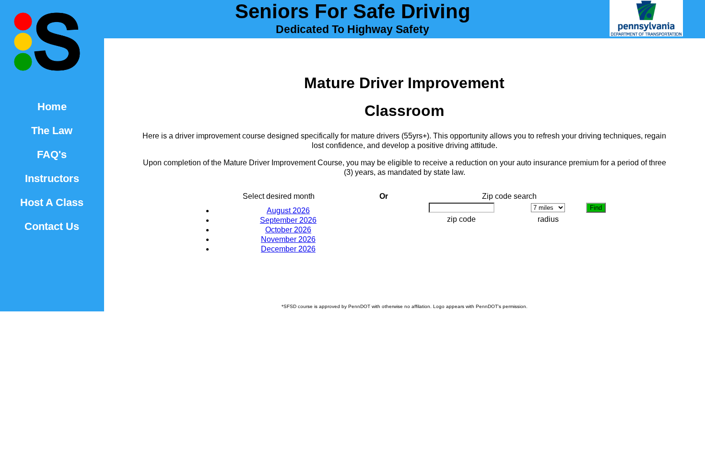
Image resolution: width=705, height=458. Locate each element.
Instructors (52, 178)
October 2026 (288, 230)
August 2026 (288, 210)
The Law (51, 131)
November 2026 (288, 239)
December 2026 (288, 249)
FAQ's (52, 154)
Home (52, 107)
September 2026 (288, 220)
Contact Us (51, 226)
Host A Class (51, 202)
